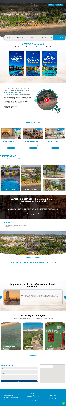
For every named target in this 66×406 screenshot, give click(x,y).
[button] (63, 403)
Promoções (20, 7)
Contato (62, 7)
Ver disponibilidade (59, 37)
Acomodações (12, 7)
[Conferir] (16, 63)
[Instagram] (49, 398)
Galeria (56, 7)
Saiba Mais (7, 348)
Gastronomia (49, 7)
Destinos (13, 9)
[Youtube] (55, 398)
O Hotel (5, 7)
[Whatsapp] (52, 398)
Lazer (42, 7)
